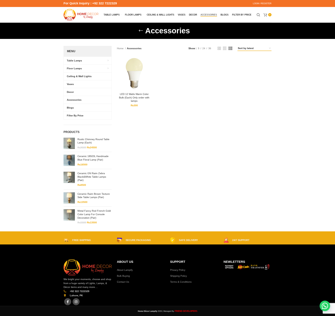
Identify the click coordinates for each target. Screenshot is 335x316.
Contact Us (123, 281)
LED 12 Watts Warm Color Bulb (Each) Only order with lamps (134, 97)
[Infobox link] (77, 240)
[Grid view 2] (219, 48)
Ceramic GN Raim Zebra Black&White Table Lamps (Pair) (91, 176)
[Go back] (140, 30)
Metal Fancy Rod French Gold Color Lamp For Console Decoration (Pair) (94, 214)
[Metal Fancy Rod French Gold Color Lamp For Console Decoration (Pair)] (69, 216)
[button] (325, 306)
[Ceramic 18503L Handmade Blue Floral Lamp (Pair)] (69, 160)
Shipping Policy (178, 275)
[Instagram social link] (76, 301)
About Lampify (125, 270)
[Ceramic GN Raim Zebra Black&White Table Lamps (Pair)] (69, 179)
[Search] (258, 14)
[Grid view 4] (230, 48)
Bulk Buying (123, 275)
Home (120, 48)
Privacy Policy (177, 270)
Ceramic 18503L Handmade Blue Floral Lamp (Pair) (93, 158)
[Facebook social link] (67, 301)
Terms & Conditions (181, 281)
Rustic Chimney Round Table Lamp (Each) (93, 141)
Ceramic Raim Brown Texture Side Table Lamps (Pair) (93, 195)
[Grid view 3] (224, 48)
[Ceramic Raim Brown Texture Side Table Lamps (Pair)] (69, 198)
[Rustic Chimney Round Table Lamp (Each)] (69, 143)
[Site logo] (81, 14)
